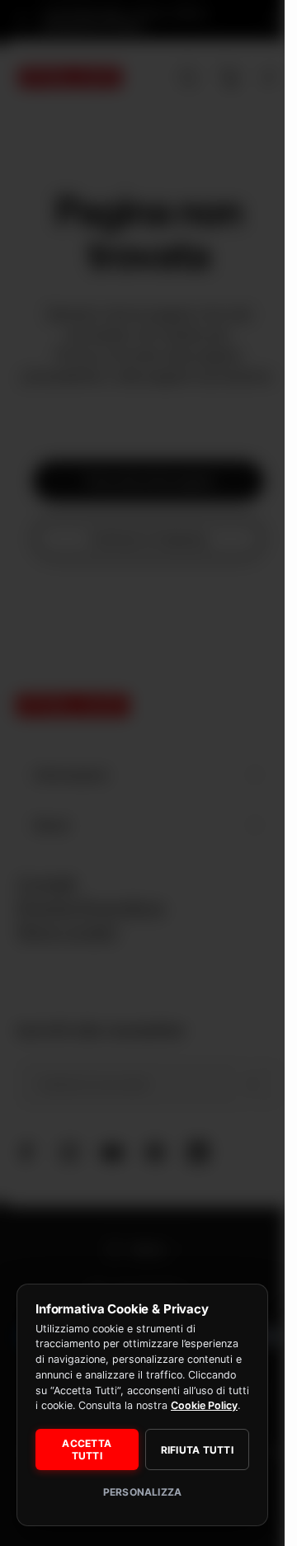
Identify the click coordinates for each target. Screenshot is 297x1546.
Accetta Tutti (86, 1449)
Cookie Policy (204, 1405)
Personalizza (142, 1492)
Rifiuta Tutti (197, 1450)
